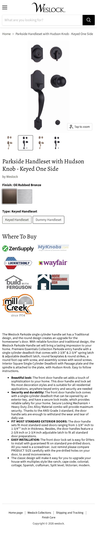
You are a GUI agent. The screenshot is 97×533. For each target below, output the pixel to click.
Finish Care (48, 517)
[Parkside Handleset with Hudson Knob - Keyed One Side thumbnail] (9, 143)
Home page (16, 513)
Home (6, 34)
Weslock (12, 176)
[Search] (89, 20)
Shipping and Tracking (69, 513)
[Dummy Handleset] (49, 225)
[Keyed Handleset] (17, 225)
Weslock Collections (39, 513)
